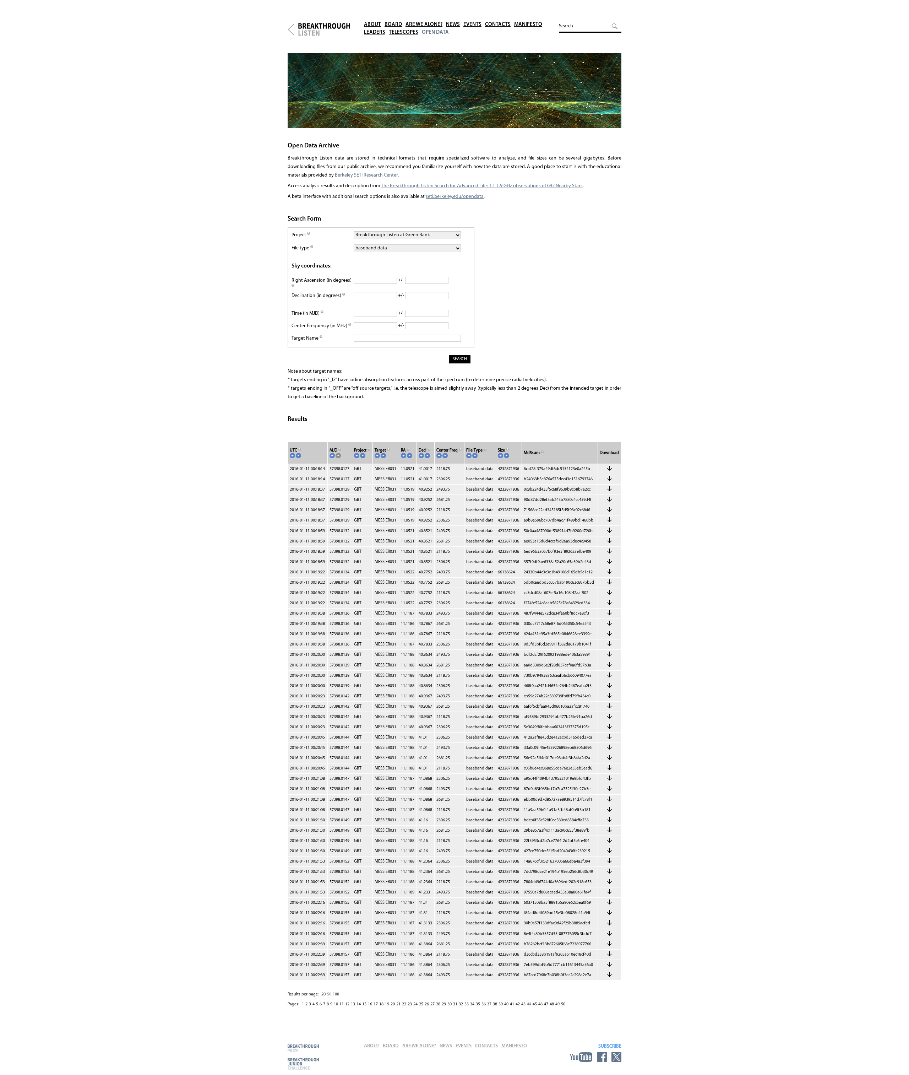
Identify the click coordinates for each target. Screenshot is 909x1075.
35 (478, 1004)
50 (563, 1004)
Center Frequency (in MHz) (320, 326)
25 (421, 1004)
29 (444, 1004)
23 (410, 1004)
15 (364, 1004)
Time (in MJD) (306, 313)
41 (512, 1004)
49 (557, 1004)
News (453, 24)
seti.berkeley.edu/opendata (455, 196)
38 (495, 1004)
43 (523, 1004)
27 (432, 1004)
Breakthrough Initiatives (291, 29)
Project (299, 235)
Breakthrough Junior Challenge (303, 1064)
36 (483, 1004)
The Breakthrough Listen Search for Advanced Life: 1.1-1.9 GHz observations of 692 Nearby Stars (482, 186)
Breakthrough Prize (303, 1048)
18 (381, 1004)
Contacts (498, 24)
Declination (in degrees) (317, 295)
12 (347, 1004)
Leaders (374, 32)
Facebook (602, 1057)
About (372, 24)
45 (535, 1004)
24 (415, 1004)
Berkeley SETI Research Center (366, 175)
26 (427, 1004)
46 (540, 1004)
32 (461, 1004)
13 (353, 1004)
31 (455, 1004)
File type (301, 248)
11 (341, 1004)
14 (358, 1004)
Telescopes (403, 32)
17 (376, 1004)
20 (323, 994)
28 (438, 1004)
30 (449, 1004)
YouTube (581, 1057)
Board (393, 24)
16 (370, 1004)
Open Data (435, 32)
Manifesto (528, 24)
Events (472, 24)
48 (552, 1004)
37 (489, 1004)
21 (398, 1004)
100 (336, 994)
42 (518, 1004)
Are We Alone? (423, 24)
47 (546, 1004)
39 (501, 1004)
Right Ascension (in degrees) (322, 280)
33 (466, 1004)
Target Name (306, 338)
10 (336, 1004)
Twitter (616, 1057)
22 (404, 1004)
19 (387, 1004)
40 (506, 1004)
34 (472, 1004)
